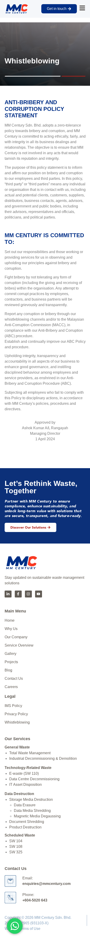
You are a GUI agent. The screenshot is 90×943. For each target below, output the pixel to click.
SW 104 (15, 841)
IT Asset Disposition (25, 784)
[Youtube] (38, 594)
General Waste (17, 747)
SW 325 (15, 852)
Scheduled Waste (20, 835)
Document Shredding (26, 822)
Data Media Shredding (32, 811)
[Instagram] (28, 594)
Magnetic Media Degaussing (37, 816)
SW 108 (15, 846)
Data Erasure (25, 805)
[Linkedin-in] (8, 594)
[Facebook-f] (18, 594)
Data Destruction (19, 794)
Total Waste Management (30, 753)
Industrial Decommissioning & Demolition (43, 758)
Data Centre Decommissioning (34, 779)
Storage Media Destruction (31, 799)
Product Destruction (25, 827)
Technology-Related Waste (28, 768)
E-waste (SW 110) (24, 773)
